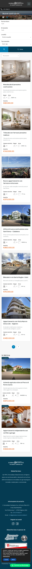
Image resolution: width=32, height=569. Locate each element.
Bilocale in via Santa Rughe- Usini (15, 277)
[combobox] (16, 38)
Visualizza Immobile (16, 77)
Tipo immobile (5, 41)
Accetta (6, 559)
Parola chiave (5, 21)
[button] (20, 565)
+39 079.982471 (17, 512)
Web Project (12, 563)
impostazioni (6, 556)
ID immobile (4, 28)
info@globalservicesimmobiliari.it (18, 515)
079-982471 (6, 9)
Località (3, 34)
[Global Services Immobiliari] (16, 5)
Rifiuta (13, 559)
